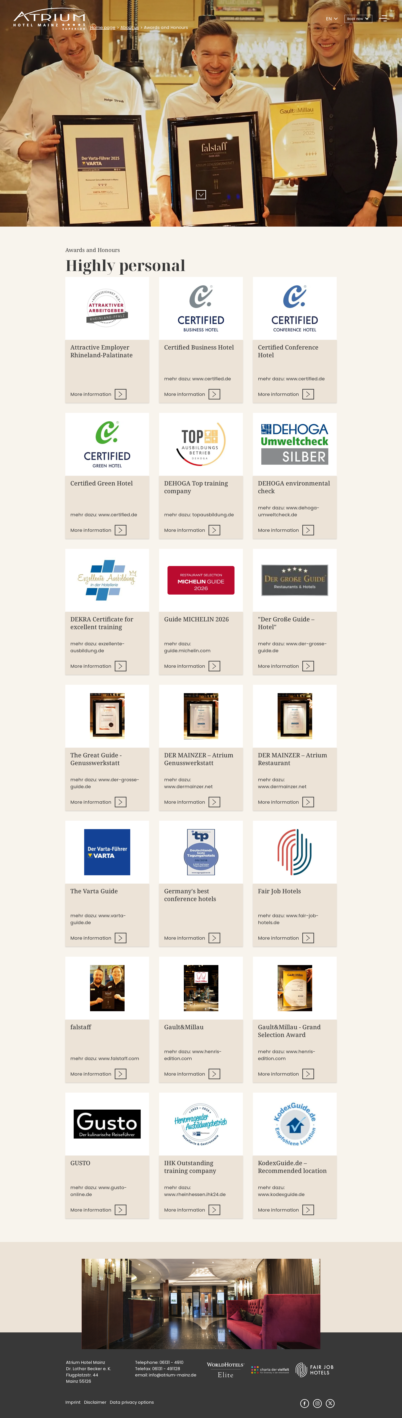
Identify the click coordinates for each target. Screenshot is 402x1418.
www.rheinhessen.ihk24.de (195, 1194)
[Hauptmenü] (383, 19)
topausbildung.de (213, 514)
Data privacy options (132, 1402)
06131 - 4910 (171, 1362)
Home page (102, 27)
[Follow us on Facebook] (305, 1403)
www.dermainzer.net (188, 786)
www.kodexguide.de (281, 1194)
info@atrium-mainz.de (172, 1375)
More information (90, 394)
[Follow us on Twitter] (330, 1403)
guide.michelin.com (187, 650)
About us (129, 27)
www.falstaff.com (118, 1058)
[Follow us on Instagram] (318, 1403)
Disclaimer (95, 1402)
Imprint (73, 1402)
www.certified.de (211, 379)
